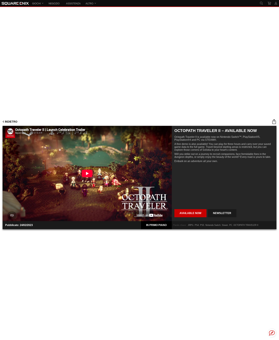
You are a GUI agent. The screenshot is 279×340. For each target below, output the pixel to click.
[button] (272, 333)
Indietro (10, 121)
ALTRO (89, 3)
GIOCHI (36, 3)
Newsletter (222, 213)
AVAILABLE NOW (190, 213)
